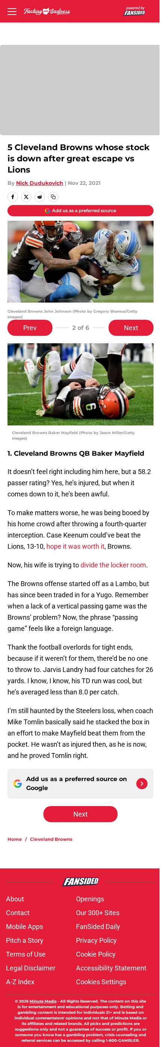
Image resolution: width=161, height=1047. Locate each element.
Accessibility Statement (111, 968)
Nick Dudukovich (39, 183)
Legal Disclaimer (30, 968)
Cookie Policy (96, 954)
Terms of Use (26, 954)
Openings (90, 899)
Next (131, 328)
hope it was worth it (74, 546)
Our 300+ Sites (97, 913)
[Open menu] (11, 11)
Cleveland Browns (51, 839)
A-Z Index (20, 982)
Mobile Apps (24, 926)
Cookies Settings (101, 982)
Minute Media (43, 1001)
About (15, 899)
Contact (18, 913)
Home (14, 839)
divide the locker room (113, 565)
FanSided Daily (98, 926)
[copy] (53, 197)
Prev (30, 328)
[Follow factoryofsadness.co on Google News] (142, 783)
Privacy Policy (96, 940)
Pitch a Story (24, 940)
